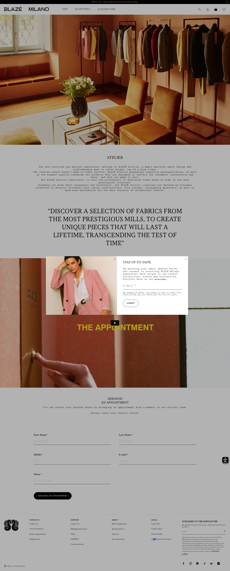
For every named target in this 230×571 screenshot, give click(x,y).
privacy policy (160, 279)
